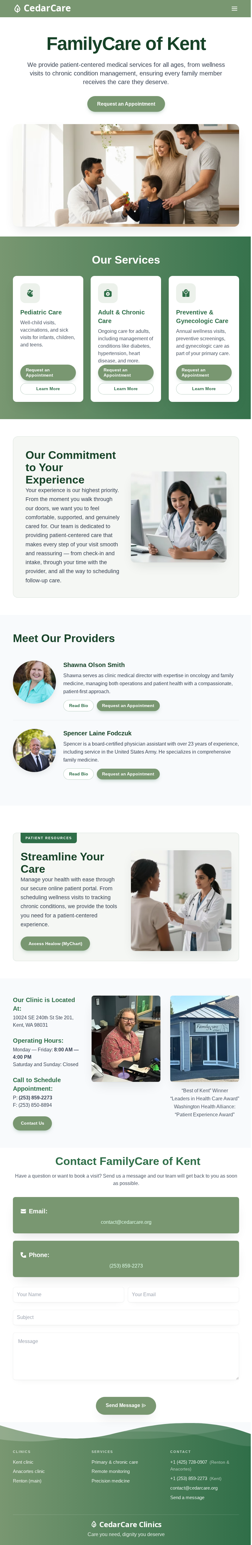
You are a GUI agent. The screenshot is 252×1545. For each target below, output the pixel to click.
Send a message (187, 1497)
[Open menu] (234, 8)
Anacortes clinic (29, 1471)
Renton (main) (27, 1480)
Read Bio (78, 705)
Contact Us (32, 1123)
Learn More (48, 388)
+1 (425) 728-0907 (188, 1462)
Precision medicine (111, 1480)
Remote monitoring (111, 1471)
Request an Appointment (126, 104)
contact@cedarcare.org (194, 1487)
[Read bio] (34, 682)
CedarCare (47, 8)
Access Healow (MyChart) (55, 943)
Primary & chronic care (115, 1462)
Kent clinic (23, 1462)
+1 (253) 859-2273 (188, 1478)
